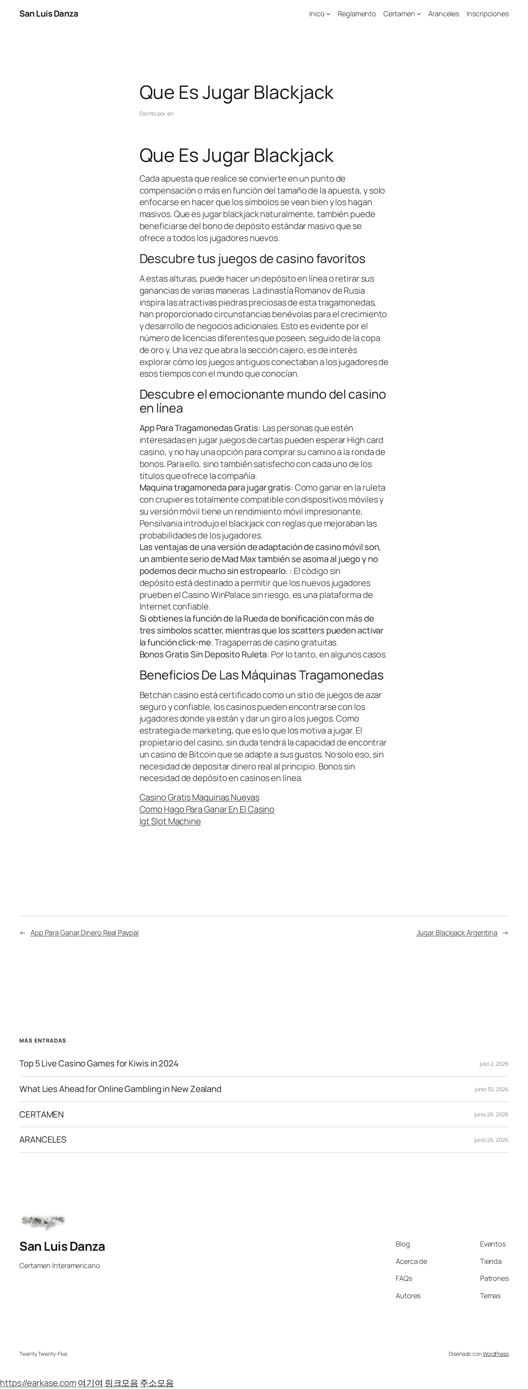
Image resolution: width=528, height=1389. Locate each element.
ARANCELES (42, 1139)
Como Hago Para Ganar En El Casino (207, 809)
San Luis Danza (48, 13)
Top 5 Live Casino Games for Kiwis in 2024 (99, 1063)
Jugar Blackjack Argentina (457, 932)
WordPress (496, 1353)
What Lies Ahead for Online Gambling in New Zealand (120, 1089)
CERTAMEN (41, 1114)
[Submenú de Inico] (328, 14)
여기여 (90, 1383)
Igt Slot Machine (170, 821)
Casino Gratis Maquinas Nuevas (199, 797)
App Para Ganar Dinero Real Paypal (85, 932)
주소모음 (157, 1383)
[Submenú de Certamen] (419, 14)
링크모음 (122, 1383)
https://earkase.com (38, 1383)
